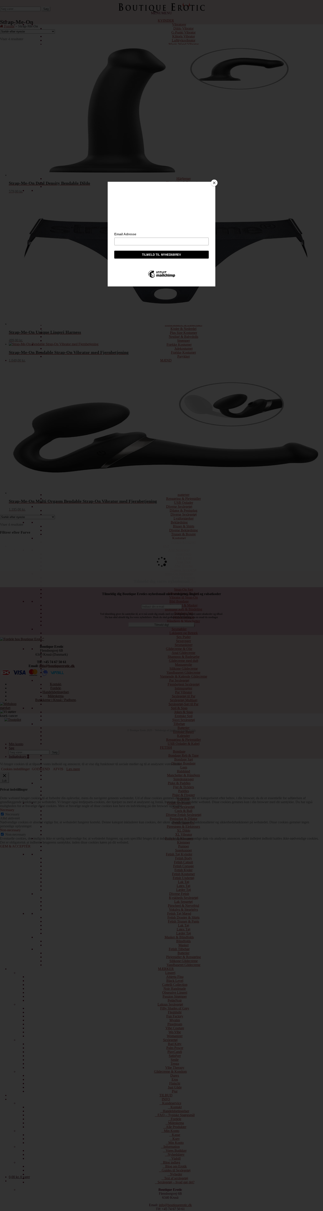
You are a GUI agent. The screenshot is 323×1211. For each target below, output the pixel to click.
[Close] (214, 183)
